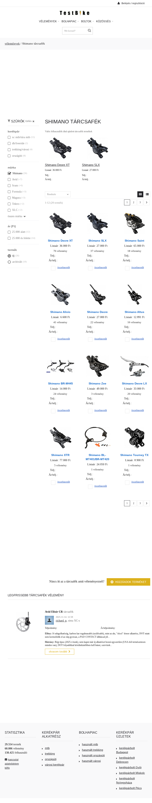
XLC (15, 209)
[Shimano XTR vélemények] (60, 427)
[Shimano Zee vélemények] (97, 356)
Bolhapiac (69, 21)
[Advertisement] (76, 82)
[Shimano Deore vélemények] (97, 284)
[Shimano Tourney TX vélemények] (134, 427)
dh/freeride (18, 143)
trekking (50, 753)
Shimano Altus (134, 312)
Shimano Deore (97, 312)
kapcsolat (13, 759)
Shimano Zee (97, 383)
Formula (17, 191)
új (13, 255)
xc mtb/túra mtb (21, 137)
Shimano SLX (91, 165)
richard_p (61, 620)
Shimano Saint (134, 240)
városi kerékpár (54, 764)
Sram (15, 185)
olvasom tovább (58, 651)
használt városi (91, 760)
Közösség (104, 21)
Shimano (17, 173)
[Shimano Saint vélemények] (134, 213)
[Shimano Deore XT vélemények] (60, 213)
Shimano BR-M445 (60, 383)
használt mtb (90, 744)
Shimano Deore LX (134, 383)
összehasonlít (63, 267)
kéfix (7, 768)
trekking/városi (20, 149)
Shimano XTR (60, 455)
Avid (14, 179)
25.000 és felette (21, 238)
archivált (17, 261)
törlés (28, 121)
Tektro (15, 203)
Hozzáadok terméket (130, 582)
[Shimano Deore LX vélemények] (134, 356)
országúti (17, 155)
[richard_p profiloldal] (49, 617)
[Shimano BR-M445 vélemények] (60, 356)
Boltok (86, 21)
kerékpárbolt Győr (130, 767)
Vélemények (48, 21)
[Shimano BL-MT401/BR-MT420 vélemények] (97, 427)
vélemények (12, 43)
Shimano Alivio (60, 312)
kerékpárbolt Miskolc (132, 772)
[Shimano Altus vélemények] (134, 284)
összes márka (15, 216)
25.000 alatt (18, 231)
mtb (47, 748)
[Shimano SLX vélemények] (97, 213)
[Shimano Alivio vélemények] (60, 284)
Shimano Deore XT (57, 165)
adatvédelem (12, 763)
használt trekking (92, 749)
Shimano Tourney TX (134, 455)
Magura (16, 197)
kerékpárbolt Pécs (130, 788)
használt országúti (93, 755)
